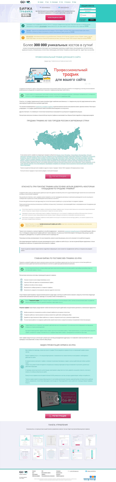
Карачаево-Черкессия (75, 156)
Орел (69, 159)
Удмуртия (33, 162)
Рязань (22, 160)
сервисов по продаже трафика (44, 106)
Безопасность (59, 472)
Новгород (44, 160)
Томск (83, 162)
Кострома (23, 162)
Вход (75, 2)
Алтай (93, 162)
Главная (41, 2)
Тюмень (22, 159)
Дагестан (39, 156)
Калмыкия (92, 156)
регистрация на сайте (55, 17)
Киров (28, 162)
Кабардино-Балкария (63, 156)
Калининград (33, 160)
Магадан (63, 163)
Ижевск (33, 159)
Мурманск (50, 162)
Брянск (81, 159)
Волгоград (77, 157)
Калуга (85, 159)
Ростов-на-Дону (50, 157)
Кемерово (88, 162)
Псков (39, 160)
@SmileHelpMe (43, 26)
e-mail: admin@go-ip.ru (74, 471)
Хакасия (26, 163)
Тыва (21, 163)
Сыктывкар (44, 162)
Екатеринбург (82, 155)
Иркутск (49, 159)
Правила (43, 474)
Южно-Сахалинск (71, 163)
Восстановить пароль (46, 472)
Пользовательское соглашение (48, 475)
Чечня (22, 165)
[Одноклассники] (93, 477)
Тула (77, 159)
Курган (38, 162)
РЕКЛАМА (86, 26)
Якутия (44, 156)
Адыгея (29, 157)
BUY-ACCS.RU (29, 36)
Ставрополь (85, 156)
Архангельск (67, 162)
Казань (34, 156)
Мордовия (64, 160)
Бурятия (31, 163)
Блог (48, 2)
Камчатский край (81, 163)
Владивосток (56, 163)
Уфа (56, 157)
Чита (35, 163)
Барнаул (38, 159)
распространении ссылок (41, 96)
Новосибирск (74, 155)
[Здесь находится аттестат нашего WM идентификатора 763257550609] (87, 479)
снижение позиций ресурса (72, 231)
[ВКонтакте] (91, 477)
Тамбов (27, 160)
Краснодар (84, 157)
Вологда (61, 162)
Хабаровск (55, 159)
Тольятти (27, 159)
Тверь (48, 160)
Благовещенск (41, 163)
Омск (39, 157)
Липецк (73, 159)
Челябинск (34, 157)
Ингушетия (90, 163)
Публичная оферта (36, 475)
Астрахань (23, 157)
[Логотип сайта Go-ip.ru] (25, 2)
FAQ (62, 2)
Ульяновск (44, 159)
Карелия (56, 162)
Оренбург (75, 160)
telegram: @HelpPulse (64, 7)
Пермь (67, 157)
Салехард (28, 156)
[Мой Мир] (95, 477)
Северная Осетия (51, 156)
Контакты (68, 2)
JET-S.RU (28, 30)
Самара (43, 157)
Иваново (88, 160)
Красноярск (61, 157)
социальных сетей (65, 96)
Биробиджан (49, 163)
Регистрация (55, 2)
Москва (58, 155)
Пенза (58, 160)
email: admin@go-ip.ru (46, 7)
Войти (92, 19)
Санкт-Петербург (65, 155)
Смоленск (90, 159)
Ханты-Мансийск (76, 162)
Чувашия (69, 160)
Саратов (89, 157)
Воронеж (71, 157)
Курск (66, 159)
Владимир (53, 160)
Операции (58, 470)
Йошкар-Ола (81, 160)
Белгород (61, 159)
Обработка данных (60, 475)
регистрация (59, 176)
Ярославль (27, 165)
